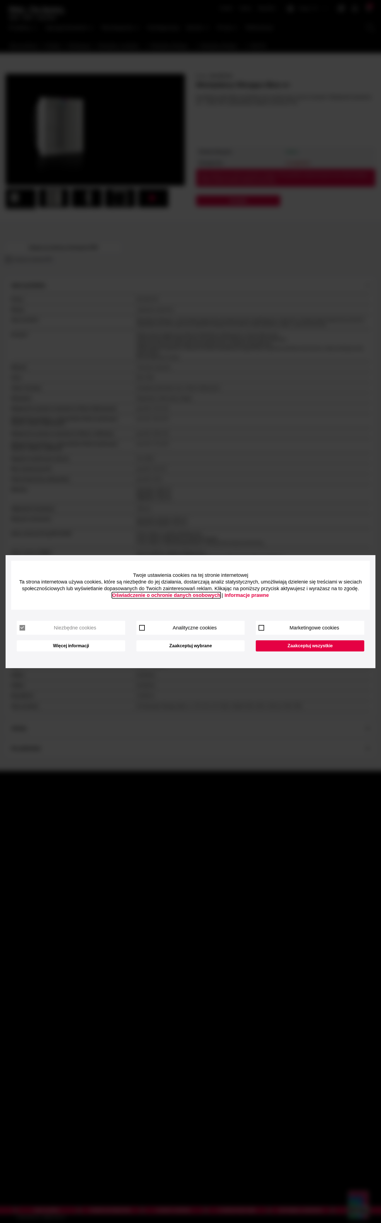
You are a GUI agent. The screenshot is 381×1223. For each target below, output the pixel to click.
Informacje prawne (247, 595)
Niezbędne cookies (75, 628)
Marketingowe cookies (314, 628)
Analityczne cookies (195, 628)
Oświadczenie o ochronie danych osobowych (166, 595)
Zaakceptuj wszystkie (310, 645)
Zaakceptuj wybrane (190, 645)
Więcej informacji (71, 645)
